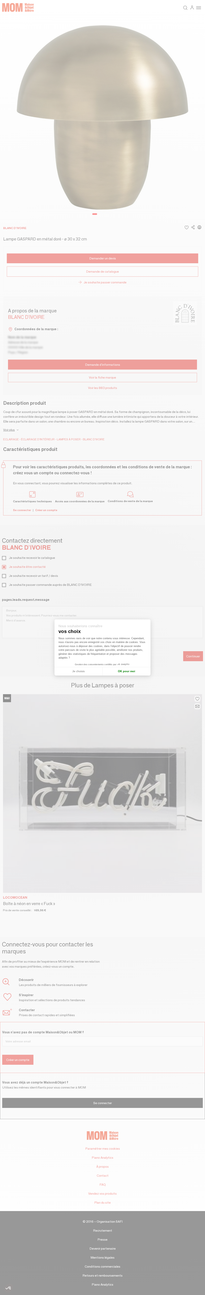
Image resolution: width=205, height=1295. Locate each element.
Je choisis (78, 671)
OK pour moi (126, 671)
